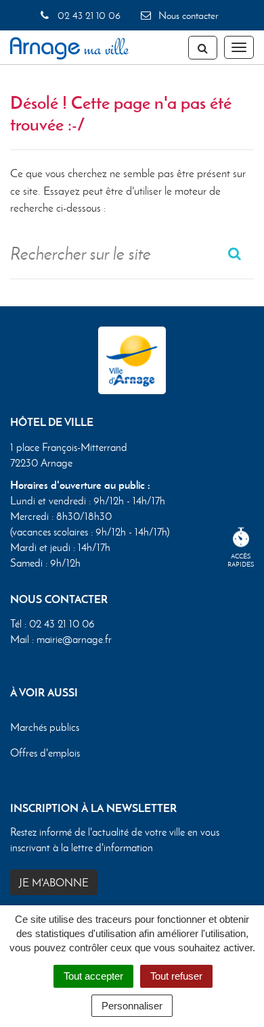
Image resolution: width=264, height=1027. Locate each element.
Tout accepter (93, 976)
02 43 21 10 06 (87, 15)
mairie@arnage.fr (74, 639)
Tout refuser (176, 976)
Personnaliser (132, 1005)
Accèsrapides (241, 560)
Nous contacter (187, 15)
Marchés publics (44, 727)
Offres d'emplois (45, 752)
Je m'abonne (54, 882)
